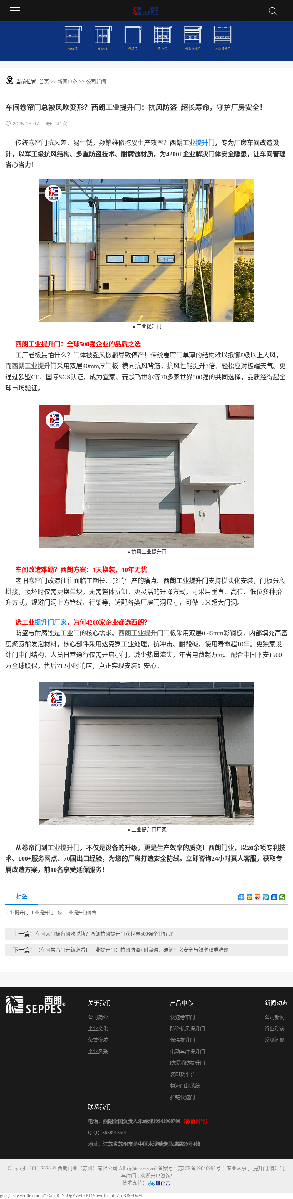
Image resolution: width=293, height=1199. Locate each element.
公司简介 (98, 1017)
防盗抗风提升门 (187, 1028)
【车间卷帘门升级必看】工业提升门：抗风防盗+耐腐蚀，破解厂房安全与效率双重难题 (131, 950)
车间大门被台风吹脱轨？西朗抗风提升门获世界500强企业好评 (104, 934)
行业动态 (275, 1028)
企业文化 (98, 1028)
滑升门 (276, 1168)
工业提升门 (64, 848)
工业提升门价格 (80, 912)
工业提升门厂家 (46, 912)
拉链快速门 (182, 1097)
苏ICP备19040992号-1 (201, 1168)
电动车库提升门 (187, 1051)
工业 (189, 143)
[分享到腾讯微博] (266, 897)
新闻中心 (68, 81)
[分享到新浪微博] (258, 897)
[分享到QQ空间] (250, 897)
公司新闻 (96, 81)
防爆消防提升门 (187, 1063)
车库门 (128, 1175)
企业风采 (98, 1051)
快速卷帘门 (182, 1017)
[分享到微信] (282, 897)
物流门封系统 (185, 1086)
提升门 (260, 1168)
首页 (44, 81)
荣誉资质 (98, 1040)
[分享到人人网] (274, 897)
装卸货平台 (182, 1074)
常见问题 (275, 1040)
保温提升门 (182, 1040)
